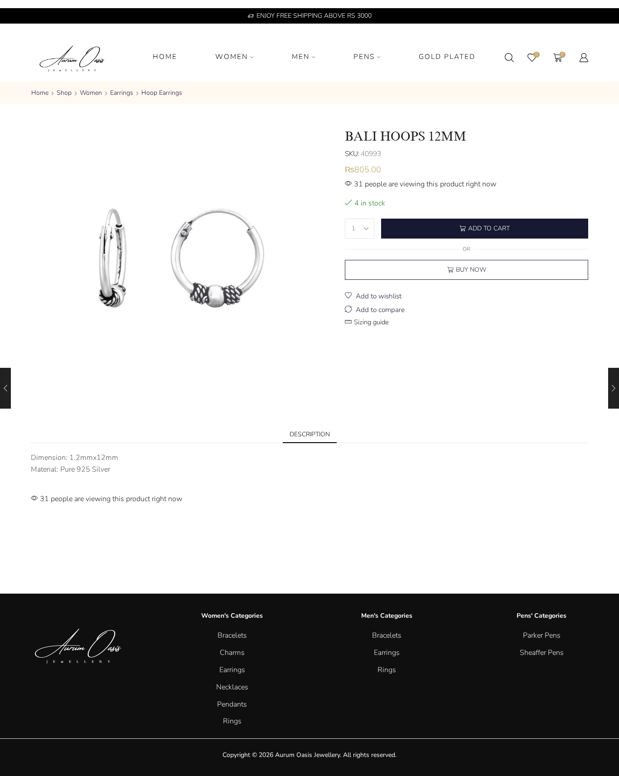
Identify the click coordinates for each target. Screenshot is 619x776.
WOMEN (231, 56)
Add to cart (489, 228)
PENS (364, 56)
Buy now (471, 269)
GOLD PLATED (447, 56)
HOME (165, 56)
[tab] (310, 434)
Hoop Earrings (161, 92)
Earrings (121, 92)
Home (39, 92)
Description (310, 434)
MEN (301, 56)
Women (91, 92)
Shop (64, 92)
